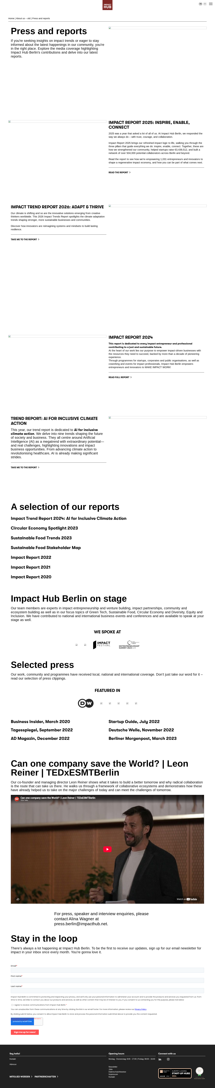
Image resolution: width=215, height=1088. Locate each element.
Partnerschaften (45, 1076)
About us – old (23, 18)
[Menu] (211, 4)
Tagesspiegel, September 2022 (42, 730)
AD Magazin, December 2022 (40, 738)
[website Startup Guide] (136, 703)
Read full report (119, 377)
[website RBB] (101, 703)
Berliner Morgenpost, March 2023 (143, 738)
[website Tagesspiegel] (110, 703)
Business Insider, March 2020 (40, 721)
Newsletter (113, 1067)
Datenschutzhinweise (117, 1072)
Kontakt (13, 1059)
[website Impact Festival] (102, 644)
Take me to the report (24, 239)
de (205, 4)
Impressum (113, 1074)
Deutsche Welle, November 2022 (141, 730)
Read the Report (118, 172)
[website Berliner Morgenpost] (119, 703)
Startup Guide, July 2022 (134, 721)
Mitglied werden (20, 1076)
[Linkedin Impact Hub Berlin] (160, 1059)
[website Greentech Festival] (77, 644)
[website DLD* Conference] (85, 644)
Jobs (111, 1069)
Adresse (13, 1064)
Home (11, 18)
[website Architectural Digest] (127, 703)
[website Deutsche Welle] (86, 703)
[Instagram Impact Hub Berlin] (168, 1059)
